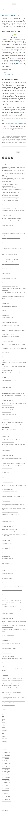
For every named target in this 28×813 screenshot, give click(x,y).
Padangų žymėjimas (5, 352)
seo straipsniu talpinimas (6, 142)
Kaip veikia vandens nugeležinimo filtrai (9, 491)
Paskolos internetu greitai (8, 635)
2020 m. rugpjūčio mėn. (6, 772)
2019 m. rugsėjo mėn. (6, 776)
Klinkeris (4, 377)
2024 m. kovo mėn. (5, 758)
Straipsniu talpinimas (6, 132)
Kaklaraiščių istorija (5, 315)
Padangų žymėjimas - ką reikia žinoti (8, 606)
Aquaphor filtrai (5, 176)
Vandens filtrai (4, 741)
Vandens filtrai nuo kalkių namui (8, 442)
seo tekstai (14, 142)
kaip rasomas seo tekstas (19, 139)
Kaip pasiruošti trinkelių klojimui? (8, 573)
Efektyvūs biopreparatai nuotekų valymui (10, 200)
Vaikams (3, 739)
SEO (10, 137)
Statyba (3, 736)
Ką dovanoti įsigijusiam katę (7, 565)
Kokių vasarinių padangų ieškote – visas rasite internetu (12, 218)
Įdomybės (8, 136)
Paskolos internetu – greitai (7, 543)
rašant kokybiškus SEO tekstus (17, 123)
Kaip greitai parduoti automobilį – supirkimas (10, 360)
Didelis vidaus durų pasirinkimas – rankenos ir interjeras (12, 275)
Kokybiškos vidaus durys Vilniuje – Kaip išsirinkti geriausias (13, 170)
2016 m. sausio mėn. (5, 794)
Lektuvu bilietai (6, 204)
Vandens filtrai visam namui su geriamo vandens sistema (13, 496)
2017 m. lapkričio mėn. (6, 782)
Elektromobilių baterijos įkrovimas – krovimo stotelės (12, 590)
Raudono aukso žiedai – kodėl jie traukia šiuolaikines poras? (13, 296)
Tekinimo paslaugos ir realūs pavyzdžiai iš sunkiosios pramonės (14, 463)
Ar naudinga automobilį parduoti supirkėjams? (11, 439)
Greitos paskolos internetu (8, 521)
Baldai (3, 714)
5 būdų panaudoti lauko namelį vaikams (9, 254)
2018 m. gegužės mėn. (6, 777)
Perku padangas (6, 419)
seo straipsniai (13, 140)
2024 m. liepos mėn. (5, 757)
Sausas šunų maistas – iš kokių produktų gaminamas (12, 687)
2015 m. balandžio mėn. (6, 801)
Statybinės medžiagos (7, 653)
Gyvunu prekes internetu (8, 613)
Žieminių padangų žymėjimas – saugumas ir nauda (11, 424)
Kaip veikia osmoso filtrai (6, 412)
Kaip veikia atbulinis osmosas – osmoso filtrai (10, 383)
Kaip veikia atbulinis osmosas (7, 327)
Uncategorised (4, 738)
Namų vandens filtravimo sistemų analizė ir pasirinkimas (12, 658)
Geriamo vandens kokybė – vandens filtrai (10, 198)
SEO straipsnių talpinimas (8, 282)
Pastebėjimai (4, 730)
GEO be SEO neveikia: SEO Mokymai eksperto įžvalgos (12, 372)
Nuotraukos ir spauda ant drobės (8, 694)
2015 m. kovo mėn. (5, 802)
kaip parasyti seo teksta (8, 139)
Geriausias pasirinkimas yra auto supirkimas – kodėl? (12, 458)
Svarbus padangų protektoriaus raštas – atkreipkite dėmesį (13, 516)
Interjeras (3, 722)
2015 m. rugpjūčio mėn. (6, 799)
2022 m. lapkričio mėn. (6, 761)
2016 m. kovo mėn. (5, 791)
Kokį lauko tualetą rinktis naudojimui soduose (10, 336)
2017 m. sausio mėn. (5, 790)
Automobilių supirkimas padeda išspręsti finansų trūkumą (13, 461)
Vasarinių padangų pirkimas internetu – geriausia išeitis (12, 246)
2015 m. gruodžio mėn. (6, 796)
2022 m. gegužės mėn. (6, 764)
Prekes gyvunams (6, 640)
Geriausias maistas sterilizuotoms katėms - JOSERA (11, 390)
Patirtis (7, 137)
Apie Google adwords (8, 74)
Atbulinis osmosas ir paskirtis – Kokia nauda (10, 298)
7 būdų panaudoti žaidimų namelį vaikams (10, 259)
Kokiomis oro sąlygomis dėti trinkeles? (9, 380)
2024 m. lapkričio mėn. (6, 752)
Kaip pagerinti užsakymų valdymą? (8, 705)
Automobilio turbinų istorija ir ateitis (9, 429)
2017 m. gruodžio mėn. (6, 780)
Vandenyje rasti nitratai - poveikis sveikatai (10, 414)
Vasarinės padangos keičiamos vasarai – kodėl (10, 220)
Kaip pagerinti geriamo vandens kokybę (9, 334)
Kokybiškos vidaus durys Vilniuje (8, 235)
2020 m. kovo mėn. (5, 774)
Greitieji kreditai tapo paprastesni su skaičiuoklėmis (11, 546)
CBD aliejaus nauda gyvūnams (7, 563)
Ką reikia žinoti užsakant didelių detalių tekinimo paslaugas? (13, 575)
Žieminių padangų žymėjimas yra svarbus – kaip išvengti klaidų (14, 210)
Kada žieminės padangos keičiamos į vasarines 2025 (11, 600)
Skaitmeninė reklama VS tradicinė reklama (10, 184)
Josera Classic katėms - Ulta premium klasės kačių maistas (13, 393)
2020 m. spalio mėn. (5, 769)
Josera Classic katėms (6, 556)
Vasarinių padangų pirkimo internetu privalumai (11, 514)
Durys (3, 717)
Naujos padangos (6, 450)
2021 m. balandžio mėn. (6, 766)
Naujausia (18, 136)
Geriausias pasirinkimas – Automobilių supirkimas (11, 692)
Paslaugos (23, 136)
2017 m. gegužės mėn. (6, 787)
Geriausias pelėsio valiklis (6, 172)
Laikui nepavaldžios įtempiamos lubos (9, 183)
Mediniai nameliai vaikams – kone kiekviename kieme (12, 189)
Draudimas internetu (7, 215)
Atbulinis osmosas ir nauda (7, 468)
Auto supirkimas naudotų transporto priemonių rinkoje (12, 422)
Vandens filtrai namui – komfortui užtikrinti (10, 187)
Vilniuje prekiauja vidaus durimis (8, 656)
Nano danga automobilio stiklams (8, 409)
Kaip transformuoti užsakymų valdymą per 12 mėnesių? (12, 465)
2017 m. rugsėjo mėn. (6, 783)
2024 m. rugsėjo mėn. (6, 755)
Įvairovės (14, 136)
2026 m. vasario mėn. (6, 749)
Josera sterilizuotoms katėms (7, 558)
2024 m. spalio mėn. (5, 753)
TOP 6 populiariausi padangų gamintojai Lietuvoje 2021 (12, 431)
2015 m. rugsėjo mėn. (6, 798)
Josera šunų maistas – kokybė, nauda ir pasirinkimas (12, 678)
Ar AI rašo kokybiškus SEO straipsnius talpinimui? (11, 312)
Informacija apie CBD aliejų (7, 181)
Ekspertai (4, 570)
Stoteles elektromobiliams (8, 582)
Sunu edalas (5, 675)
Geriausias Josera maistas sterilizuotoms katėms (11, 643)
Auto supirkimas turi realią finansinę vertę (10, 286)
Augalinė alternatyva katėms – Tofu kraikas (10, 646)
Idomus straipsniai (6, 436)
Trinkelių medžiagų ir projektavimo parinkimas (10, 325)
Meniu (14, 4)
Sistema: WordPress (5, 810)
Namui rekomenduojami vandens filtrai (9, 306)
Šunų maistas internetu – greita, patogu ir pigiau (11, 683)
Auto (2, 713)
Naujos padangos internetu (8, 341)
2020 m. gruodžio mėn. (6, 768)
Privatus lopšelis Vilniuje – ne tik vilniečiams (10, 195)
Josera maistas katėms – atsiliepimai (8, 561)
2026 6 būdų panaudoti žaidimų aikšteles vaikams (11, 257)
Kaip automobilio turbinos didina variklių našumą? (11, 609)
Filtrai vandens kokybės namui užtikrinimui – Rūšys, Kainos (13, 178)
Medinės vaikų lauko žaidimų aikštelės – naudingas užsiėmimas (14, 179)
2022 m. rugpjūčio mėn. (6, 763)
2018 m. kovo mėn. (5, 779)
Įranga (3, 724)
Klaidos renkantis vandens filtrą (8, 407)
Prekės (3, 733)
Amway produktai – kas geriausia (8, 190)
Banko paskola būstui (6, 548)
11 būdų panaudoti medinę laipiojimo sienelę (10, 264)
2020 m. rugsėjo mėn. (6, 771)
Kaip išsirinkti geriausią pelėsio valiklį (9, 208)
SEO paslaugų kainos (8, 72)
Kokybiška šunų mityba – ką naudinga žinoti (10, 685)
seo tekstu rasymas (20, 142)
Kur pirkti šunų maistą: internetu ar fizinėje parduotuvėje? (13, 680)
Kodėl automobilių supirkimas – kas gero (9, 529)
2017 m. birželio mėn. (6, 785)
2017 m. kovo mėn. (5, 788)
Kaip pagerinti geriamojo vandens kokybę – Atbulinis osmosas (13, 233)
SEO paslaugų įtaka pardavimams (11, 76)
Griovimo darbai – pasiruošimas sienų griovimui (11, 192)
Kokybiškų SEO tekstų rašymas (11, 15)
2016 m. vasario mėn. (6, 793)
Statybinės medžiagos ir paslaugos (10, 322)
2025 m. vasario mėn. (6, 750)
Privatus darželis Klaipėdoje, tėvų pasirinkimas (10, 197)
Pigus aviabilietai (6, 242)
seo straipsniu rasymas (20, 140)
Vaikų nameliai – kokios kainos (7, 194)
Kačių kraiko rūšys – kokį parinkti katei (9, 648)
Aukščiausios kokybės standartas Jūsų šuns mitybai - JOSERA (13, 395)
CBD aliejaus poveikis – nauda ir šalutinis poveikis (11, 238)
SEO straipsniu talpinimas (8, 225)
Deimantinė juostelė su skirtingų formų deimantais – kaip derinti (14, 531)
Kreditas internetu (6, 540)
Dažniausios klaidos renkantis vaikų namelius (10, 261)
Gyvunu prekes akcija (7, 387)
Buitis (3, 716)
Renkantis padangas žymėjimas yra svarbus (10, 512)
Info (11, 136)
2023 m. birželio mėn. (6, 760)
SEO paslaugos (6, 230)
